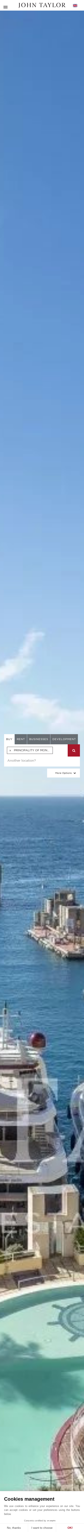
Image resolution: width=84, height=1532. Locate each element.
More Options (63, 773)
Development (64, 739)
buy (9, 739)
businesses (38, 739)
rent (21, 739)
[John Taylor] (42, 5)
